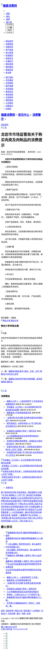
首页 (3, 611)
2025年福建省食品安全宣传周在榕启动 (23, 436)
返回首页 (4, 125)
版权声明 (9, 611)
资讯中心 (23, 114)
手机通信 (9, 80)
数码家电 (9, 64)
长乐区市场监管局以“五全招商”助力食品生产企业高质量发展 (21, 509)
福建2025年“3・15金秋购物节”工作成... (23, 577)
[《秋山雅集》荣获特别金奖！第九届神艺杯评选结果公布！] (24, 547)
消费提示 (9, 106)
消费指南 (9, 44)
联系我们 (27, 611)
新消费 (8, 73)
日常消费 (11, 614)
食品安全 (9, 58)
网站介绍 (18, 611)
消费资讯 (9, 47)
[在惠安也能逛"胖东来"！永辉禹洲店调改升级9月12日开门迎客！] (22, 474)
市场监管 (9, 89)
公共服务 (9, 103)
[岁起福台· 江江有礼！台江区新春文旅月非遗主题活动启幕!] (22, 463)
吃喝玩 (8, 109)
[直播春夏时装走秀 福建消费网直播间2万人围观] (24, 536)
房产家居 (9, 50)
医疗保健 (9, 86)
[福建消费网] (9, 5)
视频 (23, 614)
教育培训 (9, 92)
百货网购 (9, 83)
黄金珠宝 (9, 70)
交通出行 (9, 61)
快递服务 (9, 55)
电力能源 (9, 53)
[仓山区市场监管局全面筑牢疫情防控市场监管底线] (24, 567)
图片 (18, 614)
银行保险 (9, 77)
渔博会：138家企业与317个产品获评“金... (24, 595)
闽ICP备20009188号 (9, 627)
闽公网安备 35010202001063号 (15, 629)
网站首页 (9, 41)
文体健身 (9, 97)
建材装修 (9, 67)
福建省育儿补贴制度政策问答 (19, 413)
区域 (29, 614)
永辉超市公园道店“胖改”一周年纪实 (21, 431)
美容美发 (9, 94)
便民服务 (9, 100)
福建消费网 (8, 114)
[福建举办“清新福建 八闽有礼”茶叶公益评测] (24, 558)
